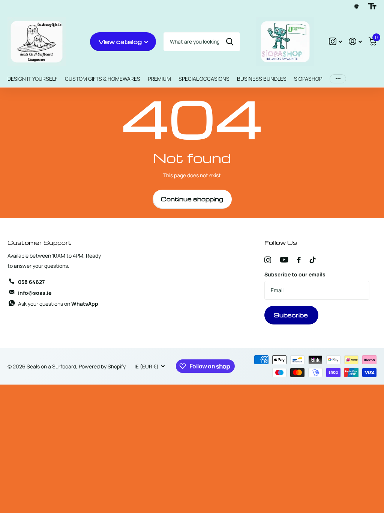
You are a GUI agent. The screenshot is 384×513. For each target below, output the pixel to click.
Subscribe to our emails (295, 274)
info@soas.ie (34, 292)
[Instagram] (267, 259)
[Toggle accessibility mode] (372, 6)
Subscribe (291, 315)
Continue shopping (192, 199)
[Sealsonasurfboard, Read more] (335, 41)
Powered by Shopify (102, 366)
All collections (32, 79)
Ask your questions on (58, 303)
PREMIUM (159, 78)
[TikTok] (313, 259)
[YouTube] (284, 260)
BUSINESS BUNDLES (261, 78)
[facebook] (299, 260)
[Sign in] (355, 41)
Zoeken (229, 41)
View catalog (121, 41)
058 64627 (31, 281)
